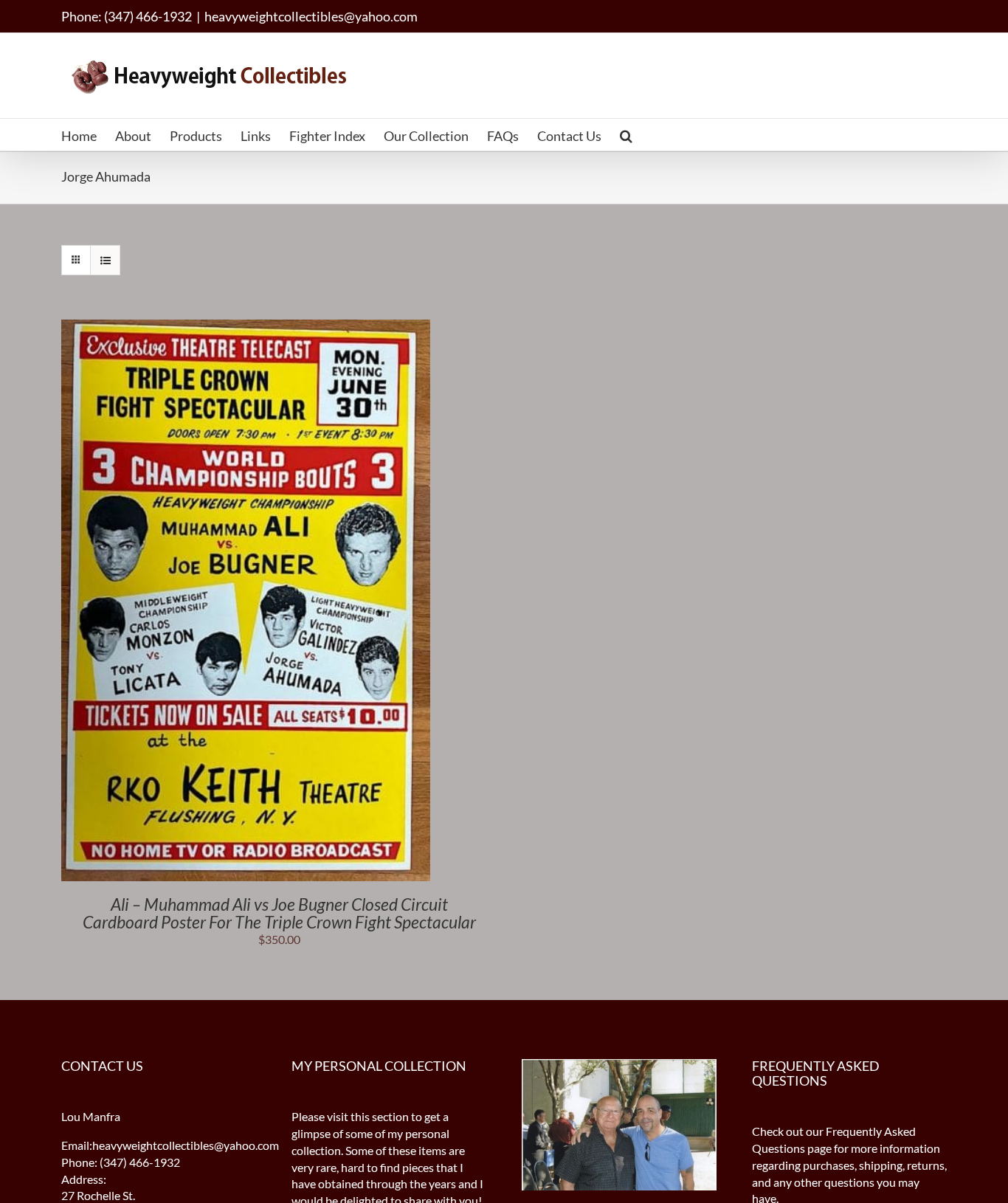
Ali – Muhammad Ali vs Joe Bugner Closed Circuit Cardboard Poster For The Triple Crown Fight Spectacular (279, 913)
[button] (626, 135)
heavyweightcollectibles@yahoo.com (311, 16)
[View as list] (105, 260)
